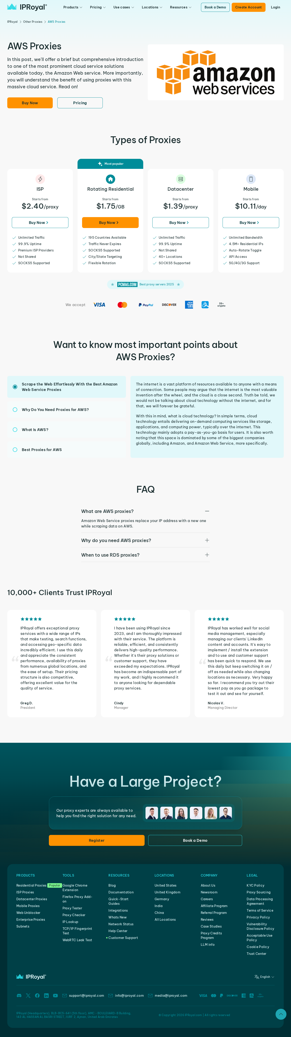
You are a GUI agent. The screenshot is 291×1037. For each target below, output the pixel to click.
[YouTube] (55, 995)
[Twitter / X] (28, 995)
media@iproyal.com (171, 996)
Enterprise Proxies (30, 920)
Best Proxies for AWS (42, 449)
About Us (208, 885)
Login (275, 7)
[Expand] (281, 1014)
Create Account (248, 7)
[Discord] (19, 995)
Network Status (120, 924)
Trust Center (256, 954)
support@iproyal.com (86, 996)
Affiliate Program (214, 906)
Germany (162, 899)
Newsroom (209, 892)
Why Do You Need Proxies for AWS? (55, 409)
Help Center (117, 931)
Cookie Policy (258, 947)
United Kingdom (168, 892)
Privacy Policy (258, 917)
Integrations (118, 910)
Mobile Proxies (28, 906)
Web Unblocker (28, 913)
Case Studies (211, 926)
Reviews (207, 920)
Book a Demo (215, 7)
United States (166, 885)
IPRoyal (12, 21)
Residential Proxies (31, 885)
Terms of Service (260, 910)
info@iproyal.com (129, 996)
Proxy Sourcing (259, 892)
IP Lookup (70, 922)
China (159, 913)
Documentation (121, 892)
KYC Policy (255, 885)
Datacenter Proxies (31, 899)
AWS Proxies (56, 21)
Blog (112, 885)
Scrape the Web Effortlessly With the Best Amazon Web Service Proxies (69, 387)
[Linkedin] (46, 995)
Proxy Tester (72, 908)
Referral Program (214, 913)
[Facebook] (37, 995)
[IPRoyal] (27, 7)
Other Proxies (32, 21)
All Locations (165, 920)
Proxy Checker (74, 915)
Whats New (117, 917)
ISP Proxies (25, 892)
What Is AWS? (35, 429)
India (159, 906)
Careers (207, 899)
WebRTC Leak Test (77, 940)
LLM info (208, 945)
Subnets (22, 926)
